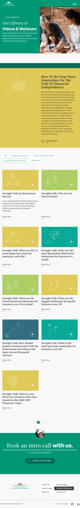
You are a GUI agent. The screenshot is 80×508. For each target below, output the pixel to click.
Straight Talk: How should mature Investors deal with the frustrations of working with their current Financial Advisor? (20, 349)
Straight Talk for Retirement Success (19, 195)
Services (45, 492)
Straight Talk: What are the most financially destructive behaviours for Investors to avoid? (57, 255)
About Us (46, 485)
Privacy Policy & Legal (61, 504)
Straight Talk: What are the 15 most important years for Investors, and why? (20, 253)
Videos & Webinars (64, 488)
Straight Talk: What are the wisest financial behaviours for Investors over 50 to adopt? (20, 301)
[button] (75, 3)
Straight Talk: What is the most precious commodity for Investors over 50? (58, 346)
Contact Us (60, 492)
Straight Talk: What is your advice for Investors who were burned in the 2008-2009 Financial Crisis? (19, 399)
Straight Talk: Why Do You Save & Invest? (56, 195)
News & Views (62, 485)
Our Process (47, 488)
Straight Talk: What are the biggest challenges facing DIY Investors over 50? (58, 301)
